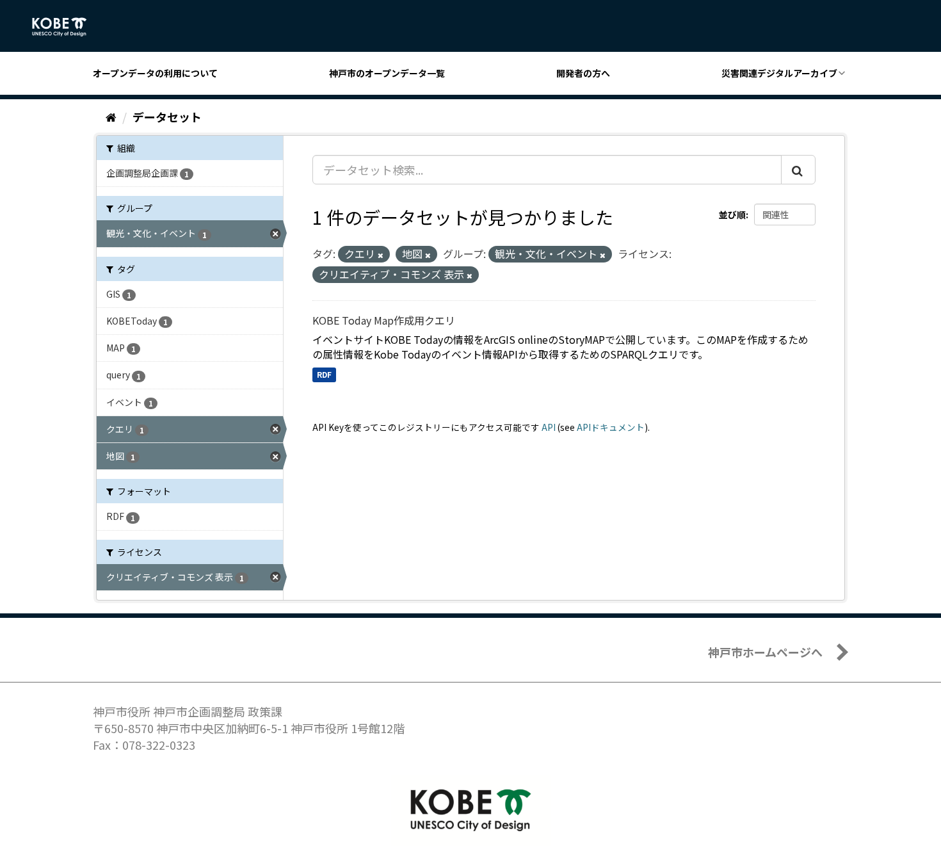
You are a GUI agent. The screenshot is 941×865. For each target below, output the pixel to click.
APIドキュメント (611, 427)
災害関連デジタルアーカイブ (779, 73)
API (549, 427)
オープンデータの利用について (155, 73)
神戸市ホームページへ (765, 651)
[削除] (380, 255)
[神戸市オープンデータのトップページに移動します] (66, 26)
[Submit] (798, 169)
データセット (167, 116)
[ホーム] (111, 116)
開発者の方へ (583, 73)
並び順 (732, 214)
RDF (324, 374)
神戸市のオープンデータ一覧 (387, 73)
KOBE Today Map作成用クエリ (383, 320)
